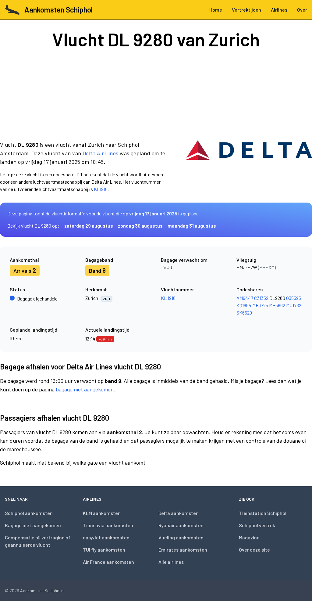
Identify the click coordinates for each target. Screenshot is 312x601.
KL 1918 (168, 298)
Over (302, 10)
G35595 (293, 298)
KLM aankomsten (102, 513)
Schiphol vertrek (257, 525)
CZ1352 (261, 298)
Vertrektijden (246, 10)
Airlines (279, 10)
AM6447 (244, 298)
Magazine (249, 537)
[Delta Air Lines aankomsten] (249, 166)
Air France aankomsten (108, 562)
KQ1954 (243, 305)
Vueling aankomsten (181, 537)
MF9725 (260, 305)
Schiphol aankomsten (29, 513)
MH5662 (277, 305)
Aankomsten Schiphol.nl (42, 590)
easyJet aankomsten (106, 537)
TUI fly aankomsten (104, 549)
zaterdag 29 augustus (88, 226)
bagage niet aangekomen (85, 389)
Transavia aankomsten (108, 525)
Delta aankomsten (178, 513)
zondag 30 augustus (140, 226)
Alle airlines (171, 562)
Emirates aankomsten (182, 549)
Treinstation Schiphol (262, 513)
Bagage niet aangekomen (33, 525)
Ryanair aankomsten (181, 525)
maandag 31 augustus (192, 226)
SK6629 (244, 312)
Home (215, 10)
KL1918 (101, 189)
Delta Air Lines (101, 153)
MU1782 (293, 305)
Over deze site (254, 549)
